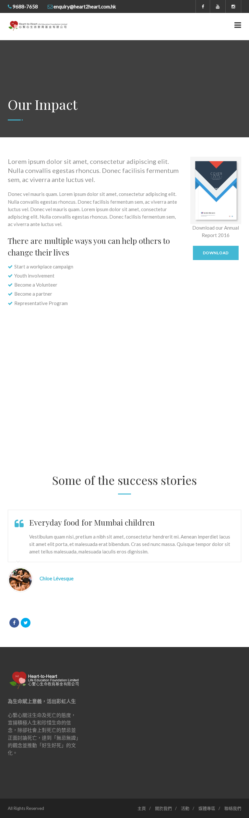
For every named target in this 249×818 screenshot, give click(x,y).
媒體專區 (206, 808)
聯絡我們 (232, 808)
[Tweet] (25, 623)
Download (216, 252)
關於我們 (163, 808)
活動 (185, 808)
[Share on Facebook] (14, 623)
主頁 (141, 808)
